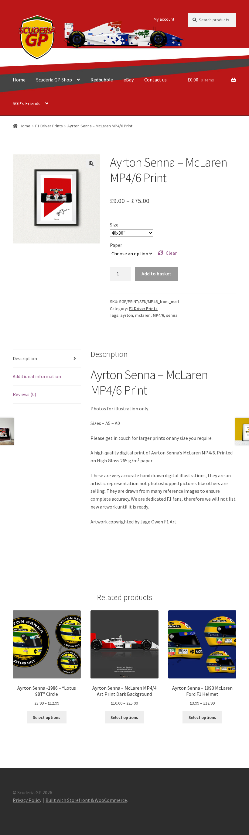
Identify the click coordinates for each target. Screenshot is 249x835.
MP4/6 (158, 315)
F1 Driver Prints (49, 126)
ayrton (126, 315)
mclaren (143, 315)
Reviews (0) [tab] (24, 394)
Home (19, 80)
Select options (46, 717)
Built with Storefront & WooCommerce (86, 800)
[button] (91, 163)
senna (172, 315)
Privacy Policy (27, 800)
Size (114, 225)
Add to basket (156, 274)
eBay (129, 80)
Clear (171, 253)
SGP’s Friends (26, 103)
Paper (116, 245)
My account (164, 19)
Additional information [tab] (37, 376)
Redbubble (101, 80)
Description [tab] (25, 358)
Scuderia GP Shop (54, 80)
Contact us (155, 80)
